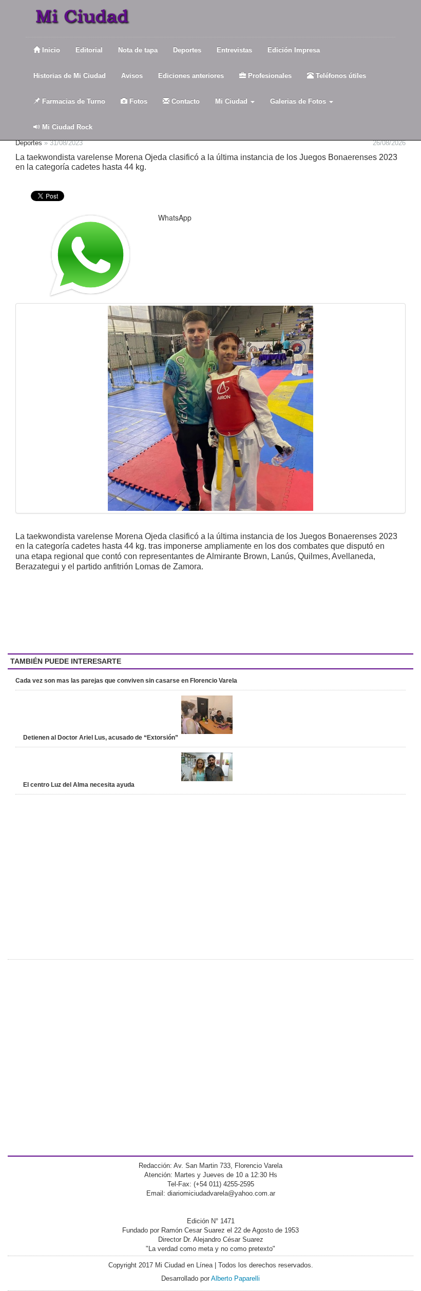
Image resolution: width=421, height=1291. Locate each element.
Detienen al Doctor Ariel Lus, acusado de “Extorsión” (100, 737)
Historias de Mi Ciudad (69, 76)
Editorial (89, 50)
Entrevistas (234, 50)
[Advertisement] (97, 612)
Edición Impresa (293, 50)
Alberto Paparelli (235, 1278)
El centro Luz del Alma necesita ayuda (79, 784)
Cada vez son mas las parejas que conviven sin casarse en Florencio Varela (126, 680)
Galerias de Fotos (299, 101)
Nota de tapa (138, 50)
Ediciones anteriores (191, 76)
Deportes (187, 50)
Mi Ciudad (232, 101)
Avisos (132, 76)
